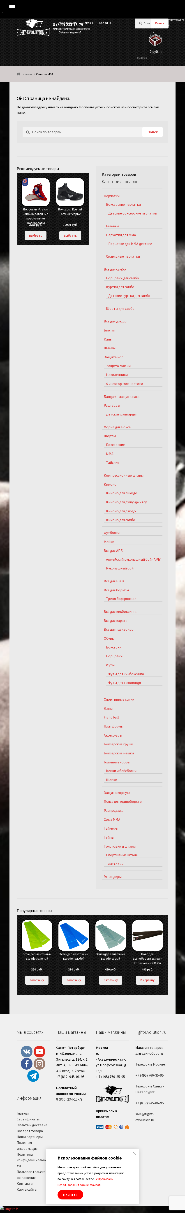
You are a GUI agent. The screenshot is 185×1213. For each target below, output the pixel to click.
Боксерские (115, 444)
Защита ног (113, 357)
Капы (108, 339)
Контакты (25, 1183)
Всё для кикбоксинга (120, 611)
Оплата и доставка (32, 1125)
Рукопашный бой (120, 568)
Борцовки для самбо (122, 278)
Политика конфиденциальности (33, 1160)
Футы (110, 665)
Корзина (105, 23)
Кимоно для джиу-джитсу (126, 502)
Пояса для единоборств (123, 801)
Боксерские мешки (119, 753)
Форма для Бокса (117, 427)
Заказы (88, 23)
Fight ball (111, 717)
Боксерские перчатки (123, 204)
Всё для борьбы (116, 590)
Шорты (110, 436)
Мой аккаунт (67, 23)
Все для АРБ (113, 550)
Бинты (109, 330)
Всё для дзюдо (115, 321)
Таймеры (111, 828)
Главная (27, 74)
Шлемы (110, 348)
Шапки (111, 779)
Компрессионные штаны (123, 475)
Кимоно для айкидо (121, 493)
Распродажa (113, 810)
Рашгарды (112, 405)
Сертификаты (28, 1119)
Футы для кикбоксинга (126, 674)
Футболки (112, 532)
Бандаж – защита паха (121, 396)
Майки (109, 541)
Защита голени (118, 366)
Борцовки (114, 656)
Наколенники (117, 374)
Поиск (159, 23)
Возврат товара (30, 1131)
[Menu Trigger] (12, 6)
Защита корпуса (117, 792)
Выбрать (35, 235)
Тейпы (109, 837)
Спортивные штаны (122, 855)
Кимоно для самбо (120, 520)
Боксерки (113, 647)
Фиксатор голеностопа (124, 383)
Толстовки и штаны (120, 846)
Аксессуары (113, 735)
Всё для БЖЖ (114, 581)
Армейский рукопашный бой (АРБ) (133, 559)
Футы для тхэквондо (124, 682)
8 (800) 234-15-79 (69, 1099)
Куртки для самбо (120, 287)
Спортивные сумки (119, 699)
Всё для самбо (115, 269)
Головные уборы (117, 762)
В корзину (37, 980)
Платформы (113, 726)
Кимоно (110, 484)
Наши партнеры (30, 1136)
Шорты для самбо (120, 308)
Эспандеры (113, 876)
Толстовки (114, 864)
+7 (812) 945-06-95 (149, 1103)
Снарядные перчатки (123, 256)
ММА (109, 453)
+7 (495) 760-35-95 (149, 1075)
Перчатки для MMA (121, 235)
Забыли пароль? (70, 32)
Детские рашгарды (121, 414)
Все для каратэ (115, 620)
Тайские (112, 462)
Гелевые (112, 226)
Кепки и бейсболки (121, 770)
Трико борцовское (121, 598)
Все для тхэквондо (119, 629)
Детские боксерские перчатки (132, 213)
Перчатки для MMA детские (130, 243)
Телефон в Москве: (150, 1064)
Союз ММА (112, 819)
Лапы (108, 708)
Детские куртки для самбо (129, 295)
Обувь (109, 638)
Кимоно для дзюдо (121, 511)
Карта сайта (27, 1189)
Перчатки (112, 196)
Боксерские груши (118, 744)
